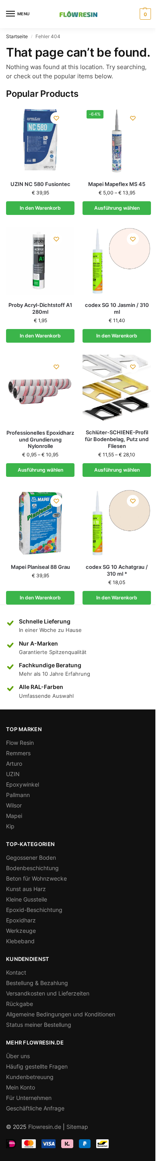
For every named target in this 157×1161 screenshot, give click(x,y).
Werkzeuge (21, 930)
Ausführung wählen (117, 208)
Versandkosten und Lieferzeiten (47, 993)
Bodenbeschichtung (32, 868)
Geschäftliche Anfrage (35, 1108)
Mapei (14, 815)
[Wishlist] (56, 118)
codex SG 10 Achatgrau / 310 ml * (117, 570)
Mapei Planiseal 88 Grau (40, 567)
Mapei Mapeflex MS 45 (116, 184)
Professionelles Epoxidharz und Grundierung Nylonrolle (40, 439)
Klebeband (20, 941)
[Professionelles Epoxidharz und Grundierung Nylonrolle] (40, 389)
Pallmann (18, 794)
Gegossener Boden (31, 857)
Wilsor (14, 805)
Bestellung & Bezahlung (37, 982)
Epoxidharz (21, 920)
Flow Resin (20, 742)
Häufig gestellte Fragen (37, 1066)
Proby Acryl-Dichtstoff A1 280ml (40, 308)
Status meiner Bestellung (38, 1024)
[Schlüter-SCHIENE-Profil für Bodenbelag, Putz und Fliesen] (117, 389)
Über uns (18, 1056)
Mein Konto (20, 1087)
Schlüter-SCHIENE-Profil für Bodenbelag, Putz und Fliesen (117, 439)
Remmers (18, 753)
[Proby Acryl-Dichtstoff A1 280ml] (40, 261)
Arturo (14, 763)
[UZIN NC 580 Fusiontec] (40, 140)
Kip (10, 826)
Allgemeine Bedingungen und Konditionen (60, 1014)
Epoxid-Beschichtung (34, 909)
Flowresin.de (44, 1126)
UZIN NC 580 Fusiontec (40, 184)
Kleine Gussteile (26, 899)
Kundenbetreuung (30, 1076)
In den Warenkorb (40, 208)
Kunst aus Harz (26, 888)
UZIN (13, 774)
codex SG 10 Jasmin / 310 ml (117, 308)
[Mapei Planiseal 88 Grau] (40, 523)
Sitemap (77, 1126)
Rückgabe (19, 1003)
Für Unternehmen (29, 1097)
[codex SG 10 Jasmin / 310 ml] (117, 261)
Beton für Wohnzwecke (36, 878)
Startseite (17, 36)
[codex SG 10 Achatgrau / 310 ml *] (117, 523)
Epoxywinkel (22, 784)
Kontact (16, 972)
